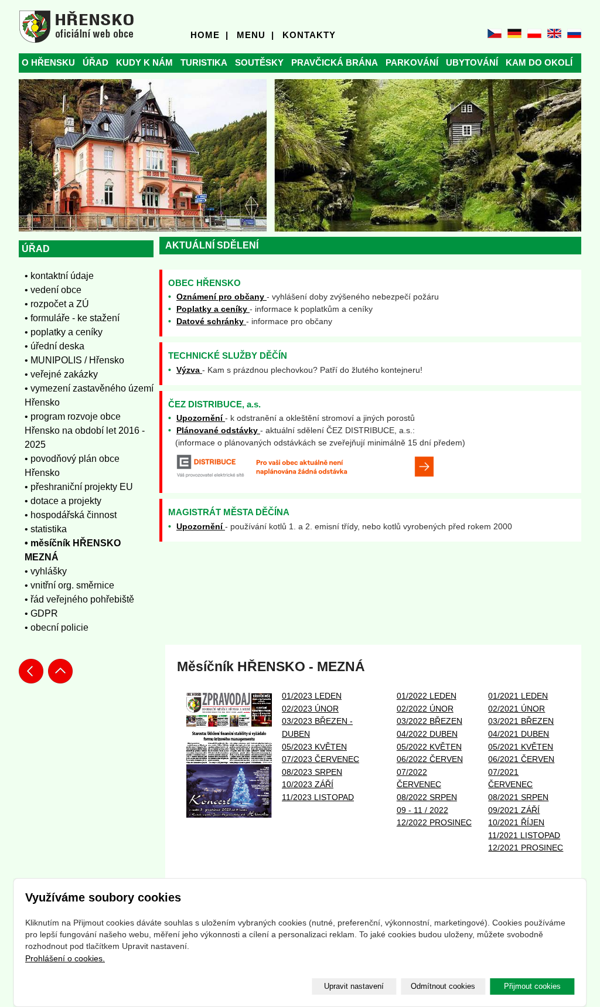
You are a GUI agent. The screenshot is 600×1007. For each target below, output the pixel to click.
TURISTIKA (203, 62)
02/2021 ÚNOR (516, 708)
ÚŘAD (95, 62)
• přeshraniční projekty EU (79, 487)
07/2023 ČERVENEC (320, 759)
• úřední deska (54, 346)
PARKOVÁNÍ (412, 62)
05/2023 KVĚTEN (314, 746)
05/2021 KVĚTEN (520, 746)
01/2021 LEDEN (518, 695)
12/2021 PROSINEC (525, 847)
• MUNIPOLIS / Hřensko (74, 360)
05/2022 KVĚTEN (429, 746)
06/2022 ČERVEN (430, 759)
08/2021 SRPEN (518, 797)
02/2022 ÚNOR (425, 708)
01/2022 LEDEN (426, 695)
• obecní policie (56, 627)
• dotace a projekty (63, 501)
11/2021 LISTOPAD (524, 835)
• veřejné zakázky (61, 374)
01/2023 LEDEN (312, 695)
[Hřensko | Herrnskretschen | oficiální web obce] (76, 27)
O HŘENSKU (48, 62)
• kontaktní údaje (59, 276)
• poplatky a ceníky (64, 332)
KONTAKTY (309, 35)
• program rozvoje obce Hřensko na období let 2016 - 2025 (85, 430)
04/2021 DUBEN (518, 734)
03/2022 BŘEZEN (429, 721)
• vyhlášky (46, 571)
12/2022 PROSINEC (434, 822)
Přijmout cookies (532, 986)
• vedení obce (53, 290)
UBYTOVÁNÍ (472, 62)
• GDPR (41, 613)
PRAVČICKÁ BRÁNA (334, 62)
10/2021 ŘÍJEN (516, 822)
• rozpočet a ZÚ (57, 304)
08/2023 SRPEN (312, 772)
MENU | (255, 35)
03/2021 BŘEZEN (521, 721)
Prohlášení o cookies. (65, 958)
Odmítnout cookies (443, 986)
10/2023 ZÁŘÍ (307, 784)
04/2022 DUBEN (427, 734)
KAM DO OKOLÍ (539, 62)
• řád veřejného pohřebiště (79, 599)
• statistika (46, 529)
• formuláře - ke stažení (72, 318)
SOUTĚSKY (259, 62)
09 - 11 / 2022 (422, 810)
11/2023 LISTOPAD (318, 797)
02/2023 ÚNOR (310, 708)
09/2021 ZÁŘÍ (514, 810)
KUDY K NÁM (144, 62)
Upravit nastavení (354, 986)
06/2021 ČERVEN (521, 759)
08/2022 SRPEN (427, 797)
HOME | (209, 35)
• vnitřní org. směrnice (69, 585)
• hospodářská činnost (71, 515)
